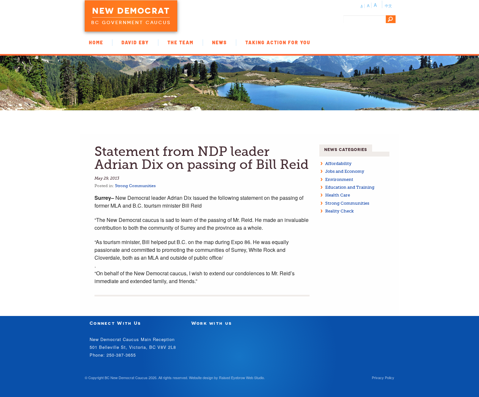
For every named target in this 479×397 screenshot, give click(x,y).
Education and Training (349, 187)
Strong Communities (135, 186)
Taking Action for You (278, 42)
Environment (339, 179)
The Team (180, 42)
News (219, 42)
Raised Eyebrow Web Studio (241, 377)
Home (96, 42)
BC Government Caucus (131, 22)
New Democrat (131, 11)
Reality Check (339, 211)
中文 (388, 5)
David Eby (135, 42)
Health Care (337, 195)
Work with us (211, 323)
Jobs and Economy (344, 171)
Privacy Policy (383, 377)
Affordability (338, 163)
